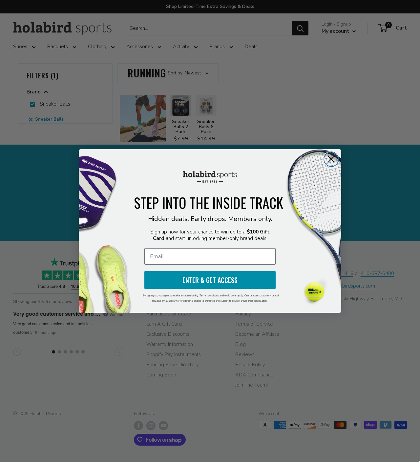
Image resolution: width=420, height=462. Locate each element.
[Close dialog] (331, 159)
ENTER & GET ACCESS (210, 280)
